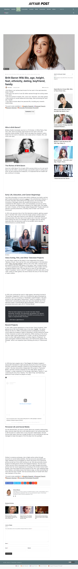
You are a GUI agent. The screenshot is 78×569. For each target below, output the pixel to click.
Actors (18, 9)
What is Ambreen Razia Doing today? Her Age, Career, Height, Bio (41, 517)
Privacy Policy (13, 562)
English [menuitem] (18, 565)
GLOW (36, 329)
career (27, 199)
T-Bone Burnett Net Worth (61, 178)
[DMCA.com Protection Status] (72, 562)
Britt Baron (7, 254)
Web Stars (49, 9)
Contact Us (19, 562)
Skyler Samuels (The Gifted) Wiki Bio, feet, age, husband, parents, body (26, 517)
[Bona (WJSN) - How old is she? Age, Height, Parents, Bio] (63, 152)
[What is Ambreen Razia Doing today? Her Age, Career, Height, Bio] (41, 510)
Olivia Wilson (9, 87)
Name (6, 543)
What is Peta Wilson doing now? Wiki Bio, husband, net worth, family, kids (11, 517)
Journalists (31, 9)
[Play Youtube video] (26, 151)
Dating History (7, 9)
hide (33, 111)
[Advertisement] (39, 24)
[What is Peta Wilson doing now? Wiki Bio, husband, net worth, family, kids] (11, 510)
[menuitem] (6, 13)
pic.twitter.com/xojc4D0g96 (37, 316)
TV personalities (24, 9)
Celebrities (13, 9)
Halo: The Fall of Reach (16, 263)
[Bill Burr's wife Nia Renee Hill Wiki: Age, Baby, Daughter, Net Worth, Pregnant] (63, 134)
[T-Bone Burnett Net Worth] (63, 171)
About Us (9, 562)
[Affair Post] (39, 3)
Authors (53, 9)
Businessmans (42, 9)
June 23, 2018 (28, 319)
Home (7, 74)
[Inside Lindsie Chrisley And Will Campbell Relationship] (63, 118)
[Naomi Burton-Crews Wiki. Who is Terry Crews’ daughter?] (63, 82)
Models (36, 9)
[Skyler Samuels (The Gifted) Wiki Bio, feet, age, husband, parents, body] (26, 510)
